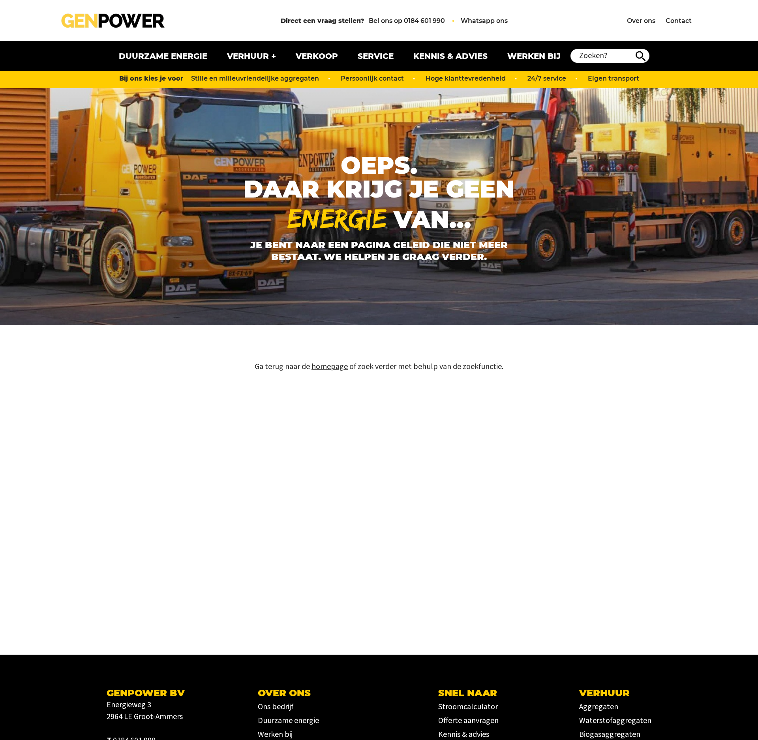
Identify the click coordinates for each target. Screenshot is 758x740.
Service (376, 56)
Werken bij (534, 56)
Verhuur (248, 56)
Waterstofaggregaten (615, 720)
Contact (679, 20)
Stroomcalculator (468, 706)
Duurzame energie (163, 56)
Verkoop (317, 56)
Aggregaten (598, 706)
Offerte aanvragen (468, 720)
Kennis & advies (450, 56)
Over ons (641, 20)
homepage (329, 366)
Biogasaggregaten (609, 734)
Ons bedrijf (275, 706)
